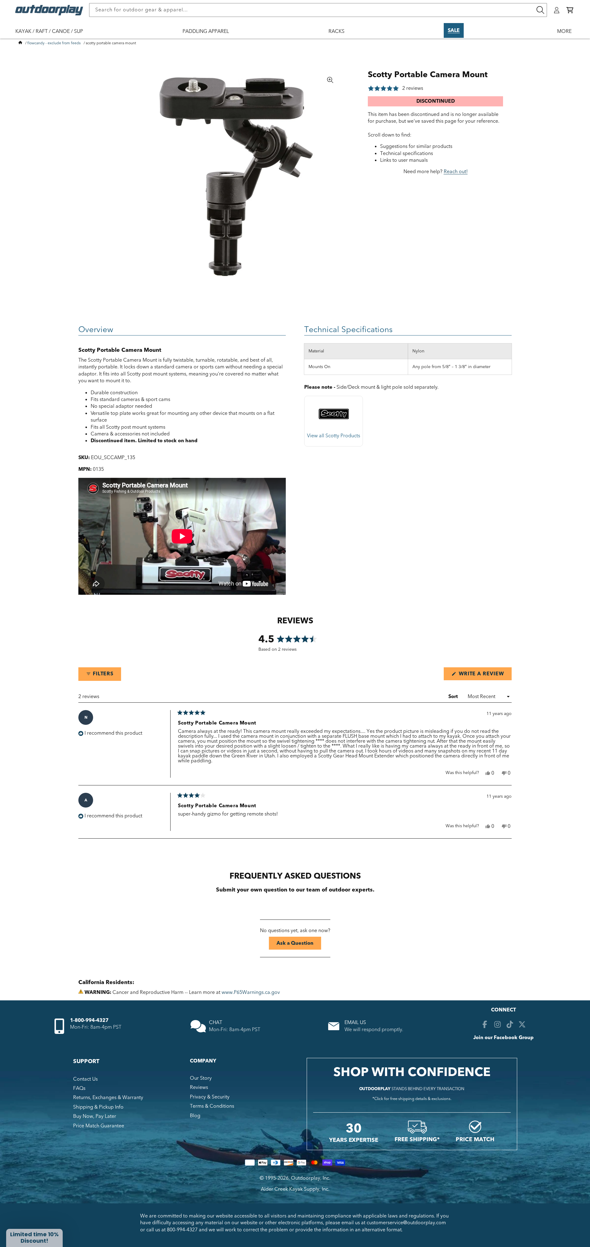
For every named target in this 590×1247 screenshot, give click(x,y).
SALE (454, 30)
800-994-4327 (182, 1229)
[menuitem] (52, 35)
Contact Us (85, 1079)
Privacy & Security (210, 1097)
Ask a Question (299, 944)
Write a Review (484, 675)
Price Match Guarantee (98, 1125)
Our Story (201, 1078)
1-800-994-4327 (89, 1020)
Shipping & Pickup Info (98, 1107)
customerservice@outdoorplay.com (406, 1222)
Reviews (199, 1087)
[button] (569, 10)
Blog (195, 1115)
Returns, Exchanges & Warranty (108, 1097)
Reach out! (456, 171)
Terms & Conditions (212, 1106)
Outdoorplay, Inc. (310, 1178)
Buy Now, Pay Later (94, 1116)
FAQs (79, 1088)
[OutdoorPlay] (20, 43)
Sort (453, 696)
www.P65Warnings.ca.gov (251, 992)
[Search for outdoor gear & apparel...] (540, 10)
